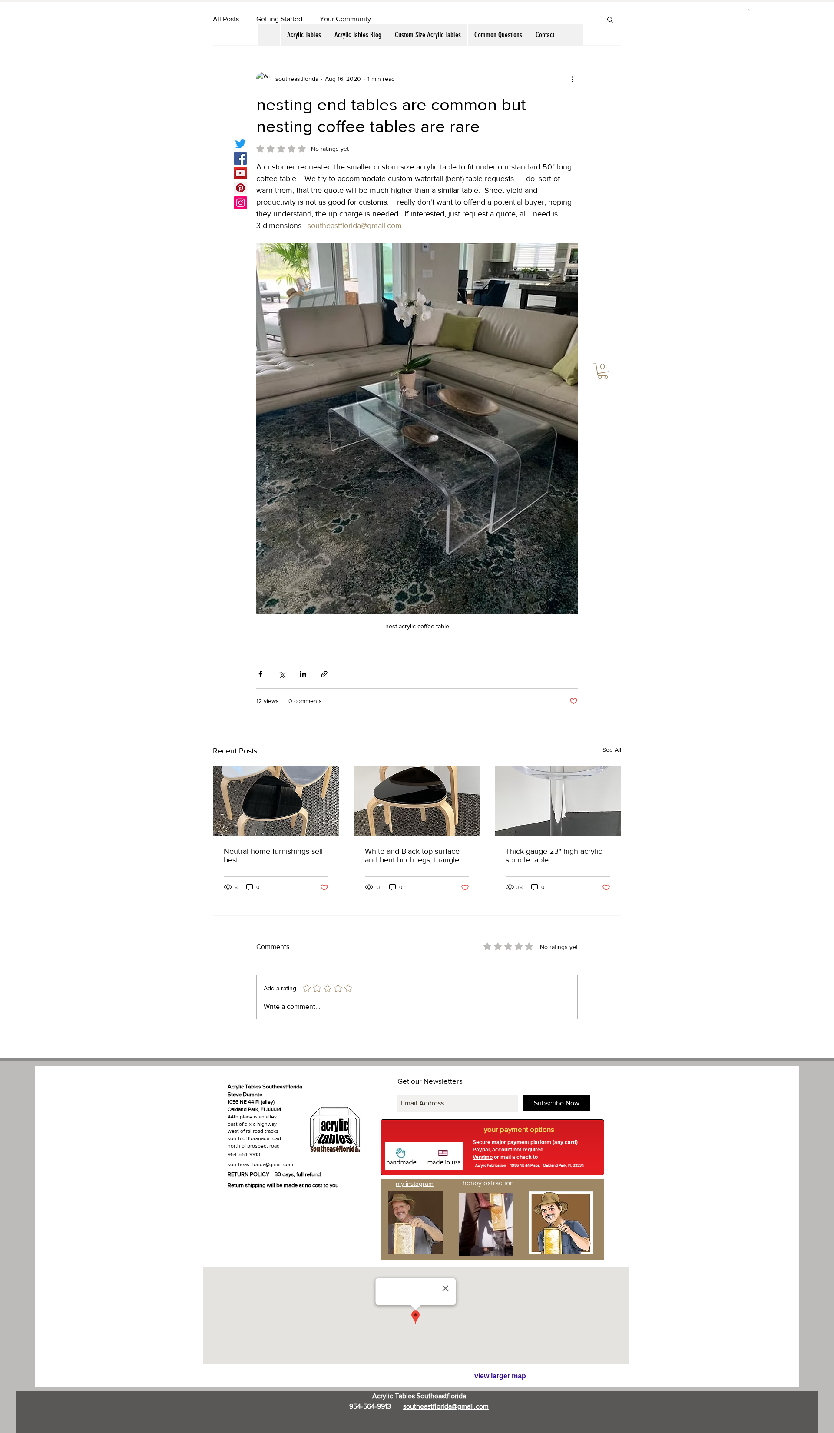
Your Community (345, 19)
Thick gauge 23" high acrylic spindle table (554, 855)
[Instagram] (240, 202)
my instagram (415, 1183)
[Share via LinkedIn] (303, 674)
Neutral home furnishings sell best (273, 855)
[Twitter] (240, 143)
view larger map (500, 1376)
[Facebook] (240, 158)
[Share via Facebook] (260, 674)
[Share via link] (324, 674)
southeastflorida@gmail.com (260, 1164)
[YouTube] (240, 173)
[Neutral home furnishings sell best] (276, 801)
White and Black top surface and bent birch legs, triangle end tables (412, 855)
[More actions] (572, 78)
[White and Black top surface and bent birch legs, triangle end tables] (417, 801)
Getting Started (279, 19)
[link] (602, 371)
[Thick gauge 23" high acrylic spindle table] (558, 801)
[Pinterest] (240, 188)
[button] (749, 9)
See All (611, 749)
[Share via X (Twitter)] (282, 674)
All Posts (226, 19)
